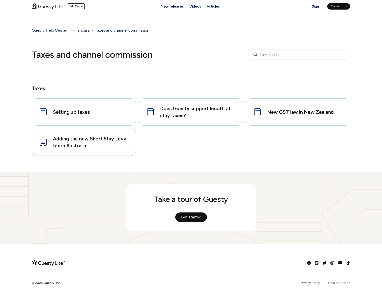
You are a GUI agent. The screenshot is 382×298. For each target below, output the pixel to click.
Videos (195, 6)
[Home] (48, 6)
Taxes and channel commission (122, 30)
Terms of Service (338, 283)
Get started (191, 217)
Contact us (338, 6)
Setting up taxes (71, 112)
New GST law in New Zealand (300, 112)
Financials (80, 30)
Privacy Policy (310, 283)
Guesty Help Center (49, 30)
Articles (213, 6)
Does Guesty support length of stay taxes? (195, 111)
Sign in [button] (317, 6)
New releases (172, 6)
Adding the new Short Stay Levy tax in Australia (89, 142)
